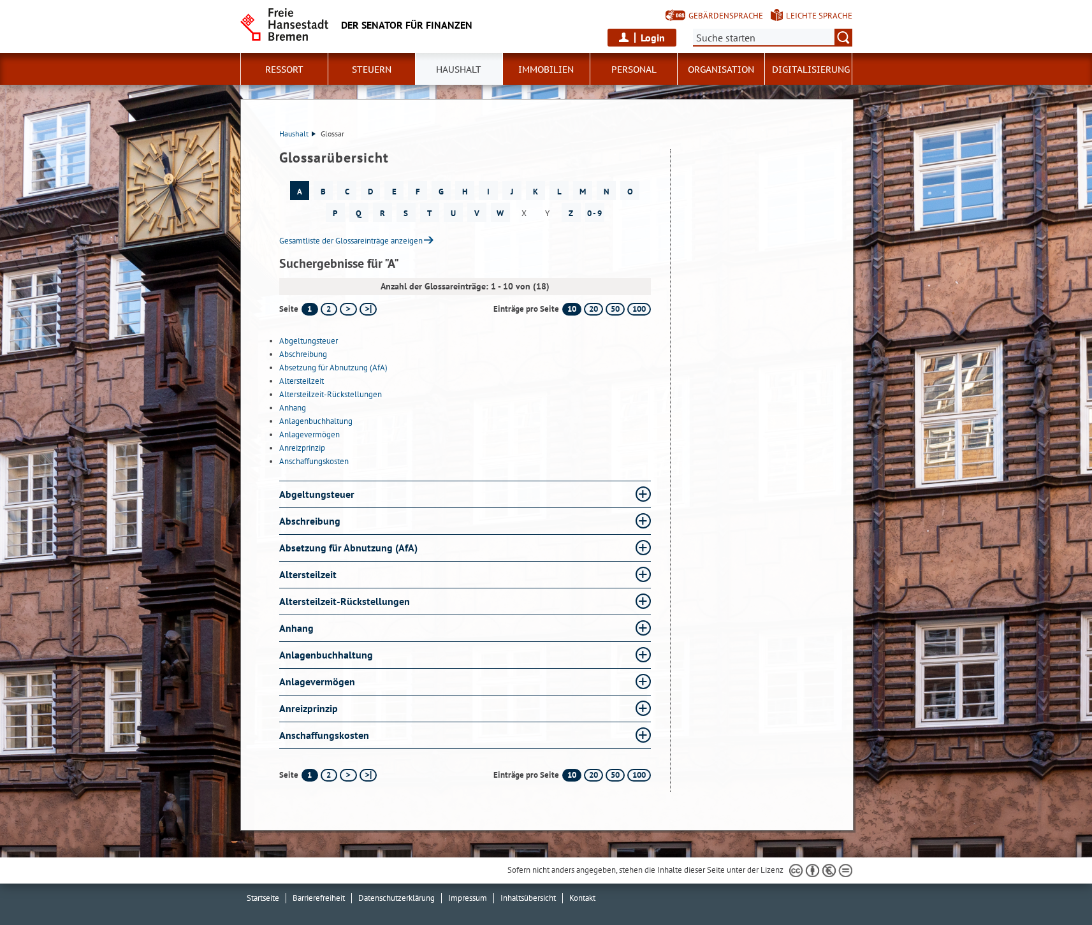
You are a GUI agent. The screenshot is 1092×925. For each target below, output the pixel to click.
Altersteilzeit (301, 380)
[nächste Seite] (348, 309)
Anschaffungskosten (314, 461)
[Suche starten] (843, 38)
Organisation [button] (721, 69)
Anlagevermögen (309, 434)
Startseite (263, 897)
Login (653, 37)
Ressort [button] (284, 69)
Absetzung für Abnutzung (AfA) (333, 367)
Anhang (292, 407)
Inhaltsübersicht (528, 897)
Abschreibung (303, 354)
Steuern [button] (371, 69)
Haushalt (294, 133)
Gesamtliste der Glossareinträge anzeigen (351, 240)
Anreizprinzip (302, 447)
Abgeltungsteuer (308, 340)
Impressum (467, 897)
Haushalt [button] (458, 69)
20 (593, 308)
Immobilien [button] (546, 69)
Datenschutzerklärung (396, 897)
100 (639, 308)
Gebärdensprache (725, 15)
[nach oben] (1052, 885)
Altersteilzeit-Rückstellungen (330, 394)
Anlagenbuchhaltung (316, 421)
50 (615, 308)
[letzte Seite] (368, 309)
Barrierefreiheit (319, 897)
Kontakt (582, 897)
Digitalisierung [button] (811, 69)
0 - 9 (594, 213)
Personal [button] (634, 69)
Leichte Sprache (819, 15)
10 (571, 308)
